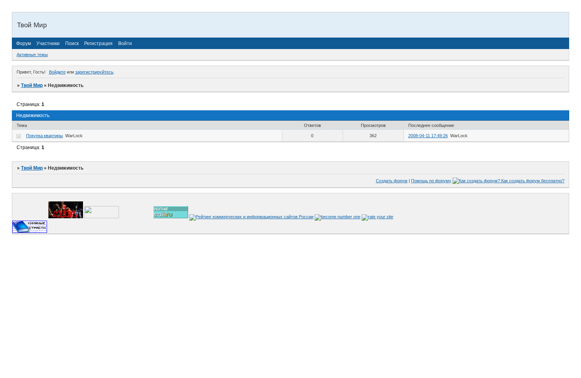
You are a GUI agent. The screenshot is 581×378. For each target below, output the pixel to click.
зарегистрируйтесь (94, 72)
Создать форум (391, 180)
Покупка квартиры (44, 135)
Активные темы (32, 54)
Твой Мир (32, 85)
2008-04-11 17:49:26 (428, 135)
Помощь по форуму (431, 180)
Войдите (57, 72)
